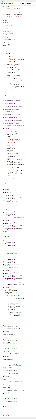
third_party (5, 3)
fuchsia (2, 3)
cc (18, 3)
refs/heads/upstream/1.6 (13, 3)
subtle (20, 3)
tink (8, 3)
